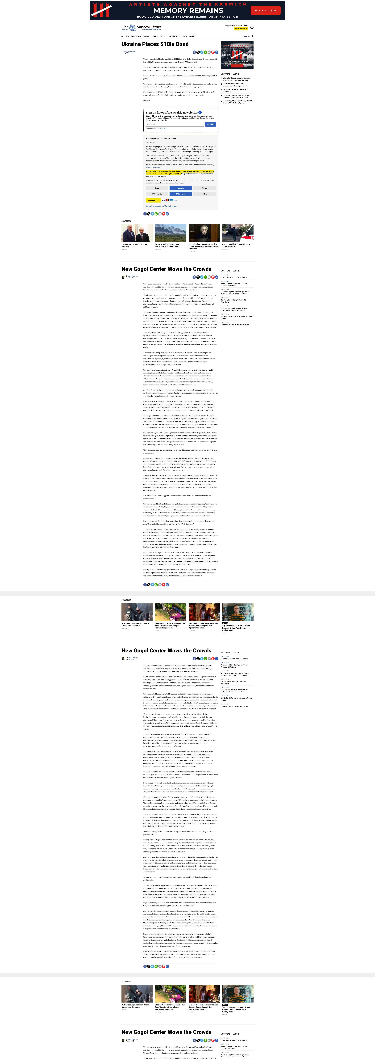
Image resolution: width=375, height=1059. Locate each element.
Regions (146, 36)
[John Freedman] (123, 277)
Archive (192, 36)
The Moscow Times (129, 51)
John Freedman (133, 276)
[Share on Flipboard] (213, 52)
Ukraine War (136, 36)
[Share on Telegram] (202, 52)
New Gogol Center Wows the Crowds (166, 269)
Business (155, 36)
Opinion (164, 36)
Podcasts (183, 36)
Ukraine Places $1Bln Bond (155, 44)
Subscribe (210, 124)
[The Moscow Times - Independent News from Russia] (141, 27)
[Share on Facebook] (194, 52)
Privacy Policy (162, 128)
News (127, 36)
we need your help (153, 167)
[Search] (253, 36)
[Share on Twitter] (198, 52)
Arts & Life (173, 36)
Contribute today (241, 29)
